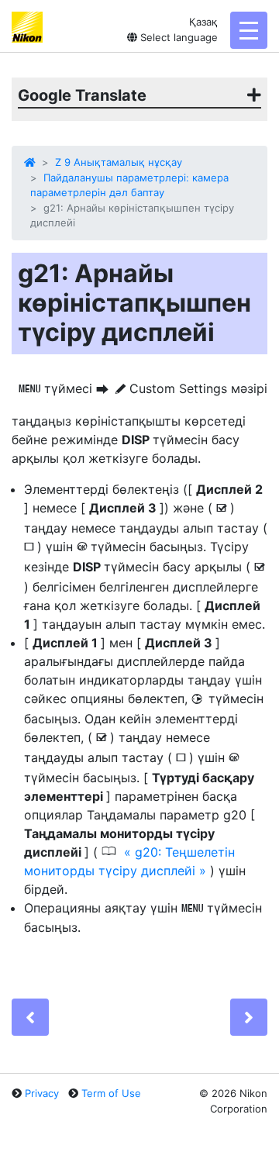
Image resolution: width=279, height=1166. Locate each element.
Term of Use (111, 1093)
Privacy (42, 1093)
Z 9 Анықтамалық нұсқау (118, 162)
